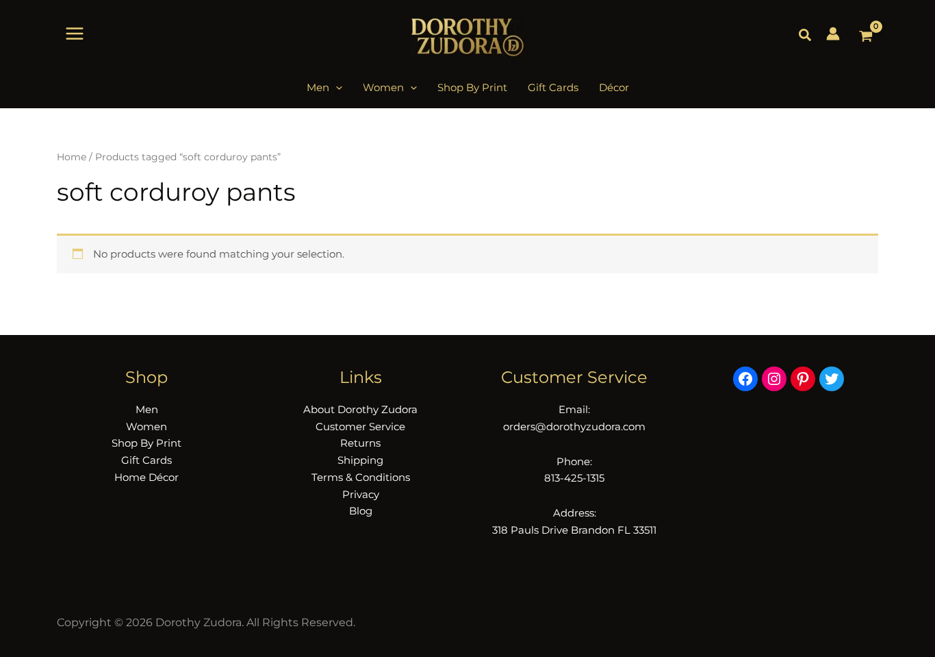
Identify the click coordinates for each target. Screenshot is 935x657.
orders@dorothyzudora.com (574, 426)
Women (146, 426)
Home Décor (146, 477)
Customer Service (360, 426)
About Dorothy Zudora (360, 409)
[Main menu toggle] (75, 33)
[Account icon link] (833, 33)
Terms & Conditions (360, 477)
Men (147, 409)
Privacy (360, 494)
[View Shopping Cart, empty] (866, 37)
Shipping (360, 460)
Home (71, 156)
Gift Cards (146, 460)
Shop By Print (146, 442)
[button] (805, 35)
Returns (360, 442)
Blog (360, 510)
